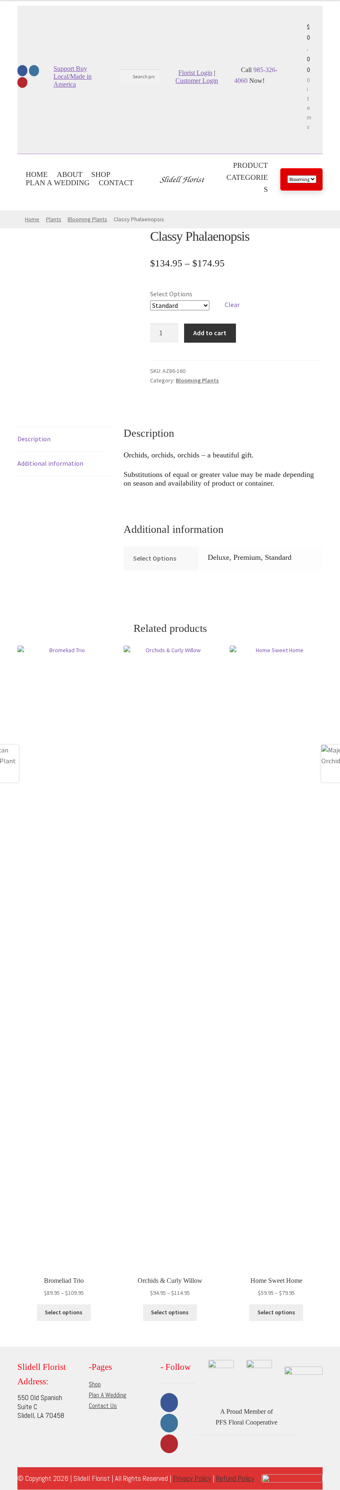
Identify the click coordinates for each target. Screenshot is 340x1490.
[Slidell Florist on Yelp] (22, 82)
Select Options (171, 294)
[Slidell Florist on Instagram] (34, 70)
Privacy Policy (192, 1478)
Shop (100, 174)
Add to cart (209, 333)
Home (37, 174)
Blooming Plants (87, 219)
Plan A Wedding (58, 182)
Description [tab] (34, 439)
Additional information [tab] (50, 463)
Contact (116, 182)
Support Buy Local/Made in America (72, 76)
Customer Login (196, 80)
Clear (232, 304)
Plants (53, 219)
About (70, 174)
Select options (64, 1312)
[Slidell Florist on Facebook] (22, 70)
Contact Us (103, 1405)
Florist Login (195, 72)
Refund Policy (235, 1478)
